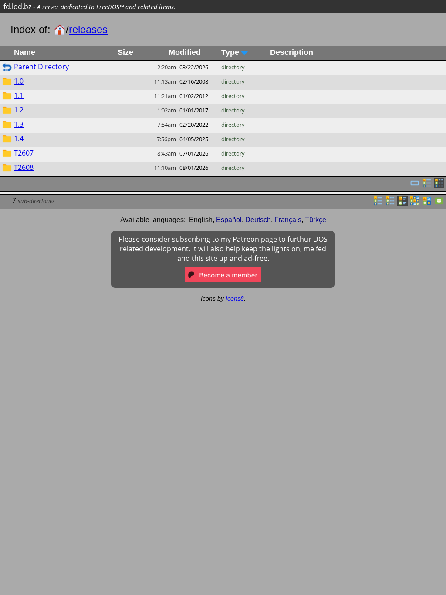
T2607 (24, 153)
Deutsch (258, 219)
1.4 (19, 138)
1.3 (19, 124)
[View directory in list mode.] (378, 203)
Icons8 (235, 298)
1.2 (19, 110)
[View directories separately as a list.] (427, 185)
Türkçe (315, 219)
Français (287, 219)
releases (88, 29)
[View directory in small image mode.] (414, 203)
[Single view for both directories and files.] (414, 185)
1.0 (19, 81)
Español (229, 219)
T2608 (24, 167)
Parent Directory (41, 66)
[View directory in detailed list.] (390, 203)
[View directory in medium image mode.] (427, 203)
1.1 (19, 95)
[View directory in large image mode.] (439, 203)
